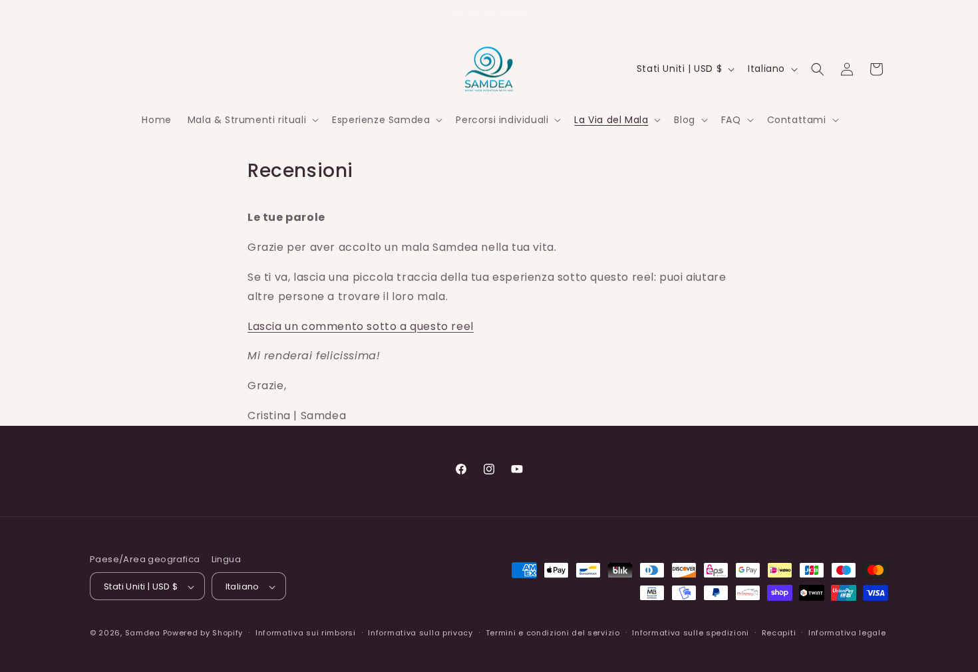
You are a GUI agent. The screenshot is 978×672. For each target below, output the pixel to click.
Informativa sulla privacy (420, 632)
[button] (252, 120)
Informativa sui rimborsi (305, 632)
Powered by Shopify (203, 633)
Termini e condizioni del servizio (553, 632)
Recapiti (779, 632)
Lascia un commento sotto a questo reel (360, 326)
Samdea (142, 633)
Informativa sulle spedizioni (690, 632)
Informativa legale (847, 632)
